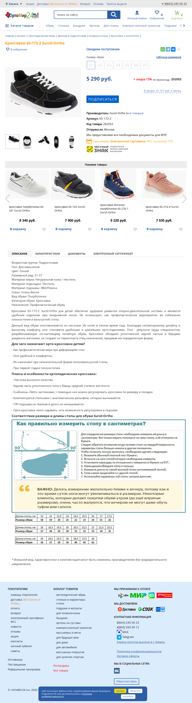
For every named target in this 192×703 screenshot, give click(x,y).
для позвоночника (68, 613)
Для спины (111, 25)
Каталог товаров (22, 25)
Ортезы (94, 25)
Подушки (170, 25)
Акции (30, 4)
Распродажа (61, 665)
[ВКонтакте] (173, 49)
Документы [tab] (77, 253)
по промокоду (152, 79)
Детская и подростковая (72, 36)
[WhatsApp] (162, 49)
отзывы (15, 631)
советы (15, 651)
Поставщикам (17, 664)
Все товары (60, 670)
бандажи (62, 618)
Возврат (85, 4)
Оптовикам (15, 659)
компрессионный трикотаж (74, 627)
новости (16, 626)
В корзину (18, 229)
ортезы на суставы (68, 623)
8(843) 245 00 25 (176, 4)
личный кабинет (21, 646)
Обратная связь (126, 681)
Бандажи (79, 25)
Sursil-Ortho (133, 36)
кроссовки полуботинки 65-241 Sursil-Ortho (26, 208)
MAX (125, 632)
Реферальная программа (24, 669)
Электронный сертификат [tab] (113, 253)
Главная (10, 36)
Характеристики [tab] (47, 253)
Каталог (21, 36)
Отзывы (98, 4)
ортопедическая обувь (71, 594)
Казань (14, 3)
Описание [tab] (19, 253)
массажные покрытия (70, 652)
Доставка (57, 4)
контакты (17, 641)
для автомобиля (66, 647)
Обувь (50, 25)
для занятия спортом (70, 657)
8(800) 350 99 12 (128, 627)
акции (15, 636)
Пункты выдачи (116, 4)
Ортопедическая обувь (42, 36)
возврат (16, 613)
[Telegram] (168, 49)
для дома (62, 642)
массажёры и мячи (68, 632)
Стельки (63, 25)
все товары (134, 113)
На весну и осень (98, 36)
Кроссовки (117, 36)
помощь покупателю (24, 594)
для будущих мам (67, 637)
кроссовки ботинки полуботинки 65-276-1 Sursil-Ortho (114, 208)
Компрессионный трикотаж (141, 25)
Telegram (128, 637)
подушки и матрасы (69, 608)
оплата (15, 608)
